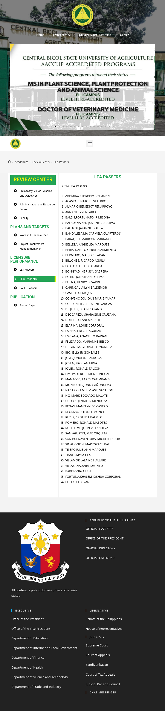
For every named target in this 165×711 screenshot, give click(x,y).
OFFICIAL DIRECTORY (100, 548)
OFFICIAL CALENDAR (100, 558)
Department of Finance (27, 657)
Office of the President (27, 619)
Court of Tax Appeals (100, 674)
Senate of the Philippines (104, 619)
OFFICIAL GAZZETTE (99, 529)
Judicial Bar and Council (103, 684)
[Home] (9, 162)
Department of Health (27, 667)
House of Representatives (104, 629)
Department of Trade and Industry (36, 687)
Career (124, 34)
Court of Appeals (98, 655)
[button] (51, 126)
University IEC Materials (95, 34)
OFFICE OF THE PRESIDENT (105, 538)
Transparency (61, 34)
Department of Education (29, 638)
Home (40, 34)
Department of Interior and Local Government (44, 648)
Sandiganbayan (97, 665)
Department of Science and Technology (39, 677)
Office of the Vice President (30, 629)
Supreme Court (97, 645)
